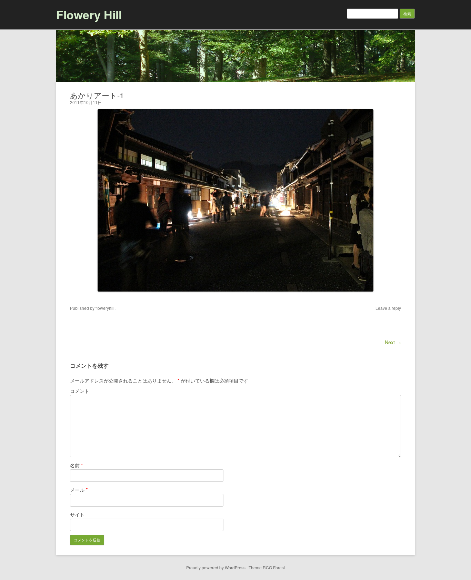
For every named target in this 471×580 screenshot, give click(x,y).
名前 (76, 465)
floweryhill (105, 308)
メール (79, 489)
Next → (393, 342)
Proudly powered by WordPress (215, 567)
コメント (79, 390)
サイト (77, 514)
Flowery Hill (89, 14)
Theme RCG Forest (267, 567)
